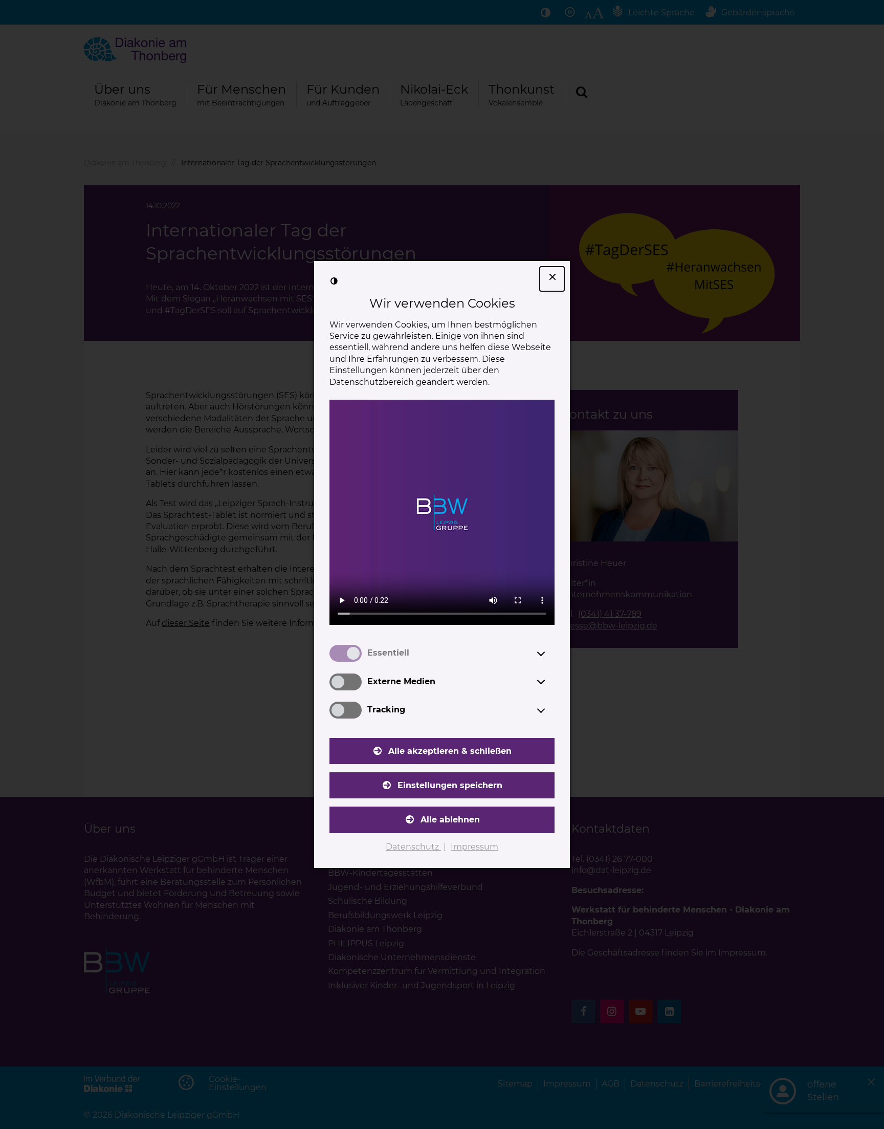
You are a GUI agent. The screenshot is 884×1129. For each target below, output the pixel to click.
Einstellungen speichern (449, 785)
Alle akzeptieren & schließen (450, 751)
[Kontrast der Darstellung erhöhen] (334, 281)
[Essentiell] (550, 653)
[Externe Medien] (550, 681)
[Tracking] (550, 710)
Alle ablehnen (450, 819)
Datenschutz (413, 847)
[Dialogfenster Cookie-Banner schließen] (552, 279)
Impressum (474, 847)
